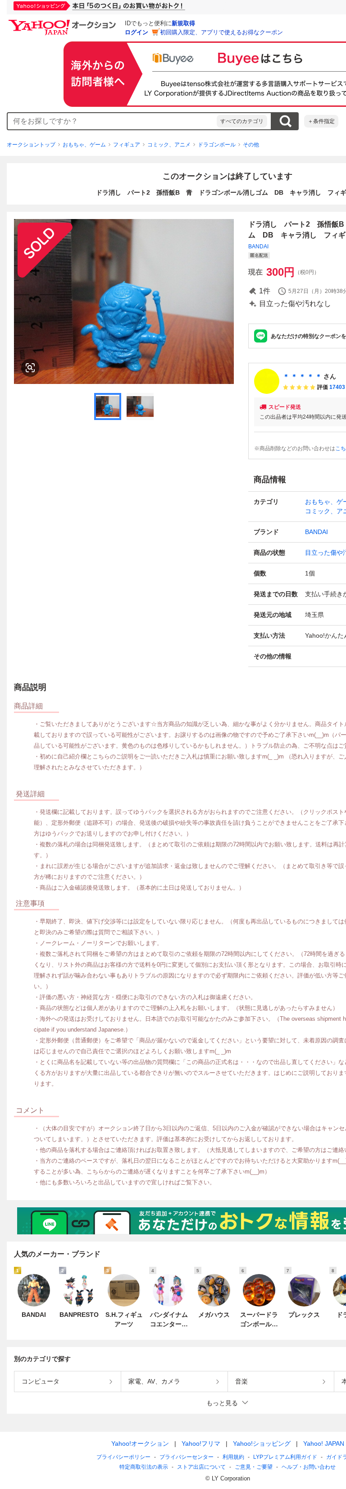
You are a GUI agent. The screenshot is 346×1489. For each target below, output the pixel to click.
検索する (285, 121)
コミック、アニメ (169, 145)
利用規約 (233, 1457)
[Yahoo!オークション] (63, 22)
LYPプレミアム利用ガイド (285, 1457)
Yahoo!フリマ (201, 1443)
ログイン (136, 32)
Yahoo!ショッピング (262, 1443)
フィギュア (126, 145)
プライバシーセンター (186, 1457)
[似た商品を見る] (30, 368)
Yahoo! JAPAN (323, 1443)
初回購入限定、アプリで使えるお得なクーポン (221, 32)
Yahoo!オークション (140, 1443)
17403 (337, 387)
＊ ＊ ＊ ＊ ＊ (302, 376)
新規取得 (183, 23)
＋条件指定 (321, 121)
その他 (251, 145)
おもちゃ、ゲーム (84, 145)
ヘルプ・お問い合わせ (309, 1467)
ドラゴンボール (217, 145)
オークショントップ (31, 145)
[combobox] (112, 121)
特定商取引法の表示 (143, 1467)
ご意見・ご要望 (254, 1467)
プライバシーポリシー (123, 1457)
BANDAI (258, 246)
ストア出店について (201, 1467)
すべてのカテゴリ (242, 121)
